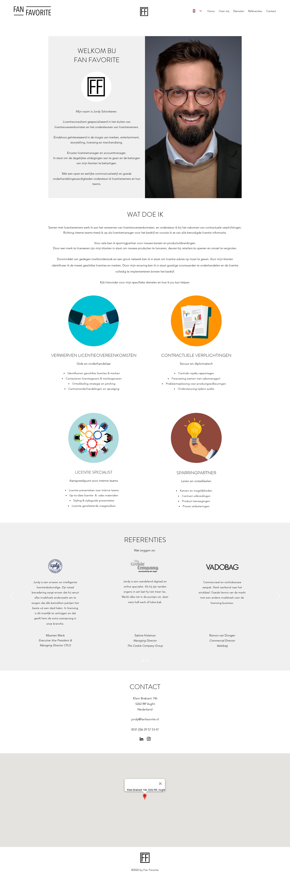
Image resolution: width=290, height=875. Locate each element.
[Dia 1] (142, 660)
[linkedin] (141, 738)
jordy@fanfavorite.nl (145, 719)
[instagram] (148, 738)
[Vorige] (12, 596)
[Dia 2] (147, 661)
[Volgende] (278, 596)
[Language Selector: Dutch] (197, 11)
